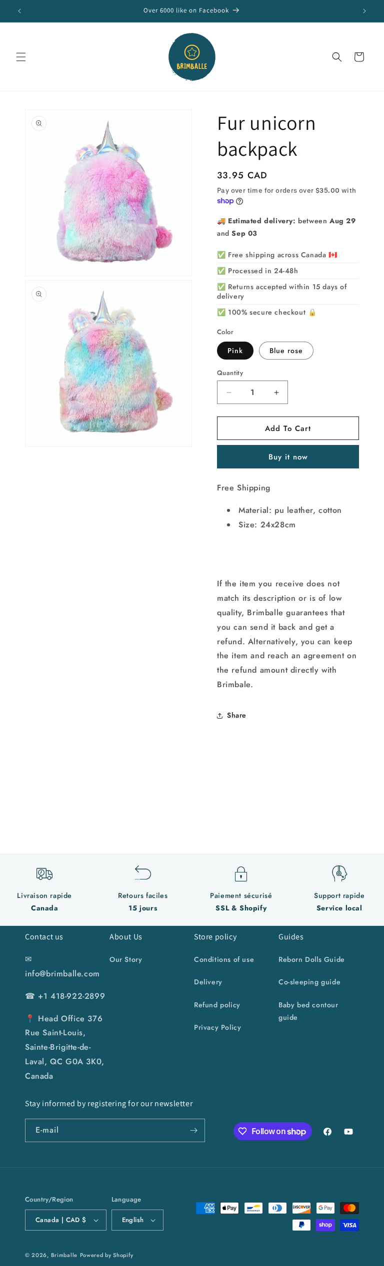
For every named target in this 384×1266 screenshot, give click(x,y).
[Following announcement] (365, 11)
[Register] (193, 1130)
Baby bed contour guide (308, 1011)
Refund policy (217, 1005)
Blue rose (286, 351)
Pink (235, 351)
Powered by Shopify (107, 1255)
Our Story (126, 959)
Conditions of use (224, 959)
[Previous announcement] (19, 11)
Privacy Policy (217, 1027)
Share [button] (236, 715)
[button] (21, 57)
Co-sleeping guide (309, 982)
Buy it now (288, 456)
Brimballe (64, 1255)
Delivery (208, 982)
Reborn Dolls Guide (311, 959)
